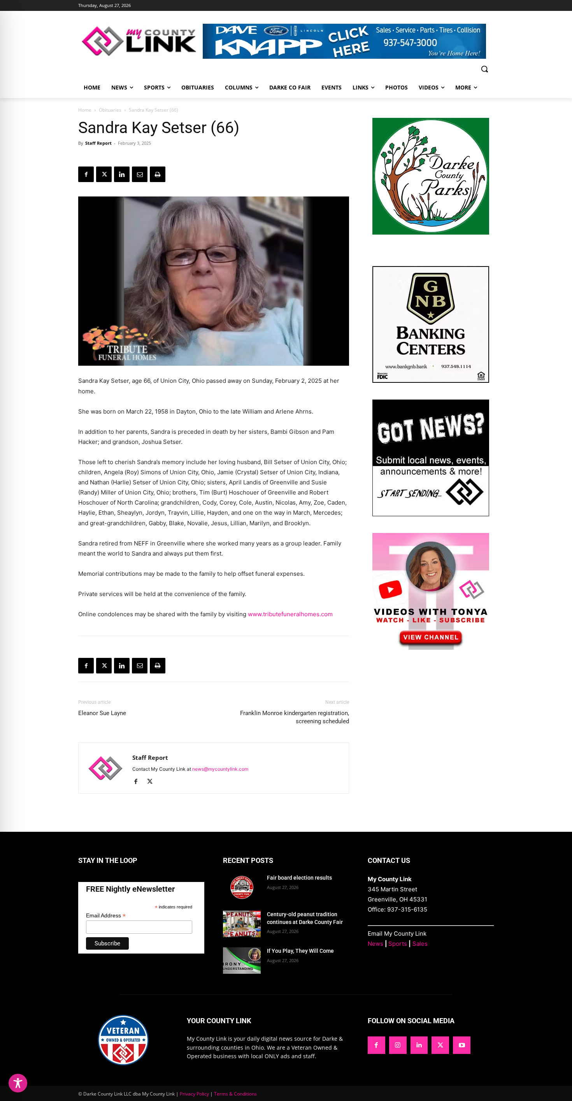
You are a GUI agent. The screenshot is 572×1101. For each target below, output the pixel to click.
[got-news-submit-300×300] (430, 514)
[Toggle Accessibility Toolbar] (18, 1083)
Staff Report (98, 143)
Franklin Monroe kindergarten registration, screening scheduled (294, 717)
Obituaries (110, 110)
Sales (420, 943)
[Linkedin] (122, 174)
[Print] (157, 174)
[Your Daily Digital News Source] (140, 41)
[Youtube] (461, 1045)
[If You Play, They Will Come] (242, 960)
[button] (484, 69)
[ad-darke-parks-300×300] (430, 232)
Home (84, 110)
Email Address (106, 915)
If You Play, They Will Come (300, 951)
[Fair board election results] (242, 887)
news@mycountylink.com (220, 769)
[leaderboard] (348, 41)
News (375, 943)
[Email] (139, 174)
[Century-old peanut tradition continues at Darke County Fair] (242, 924)
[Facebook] (86, 174)
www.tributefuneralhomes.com (290, 614)
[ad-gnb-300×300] (430, 380)
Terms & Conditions (235, 1093)
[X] (104, 174)
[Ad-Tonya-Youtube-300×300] (430, 647)
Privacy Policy (194, 1093)
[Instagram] (398, 1045)
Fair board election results (299, 878)
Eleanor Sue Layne (102, 713)
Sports (397, 943)
